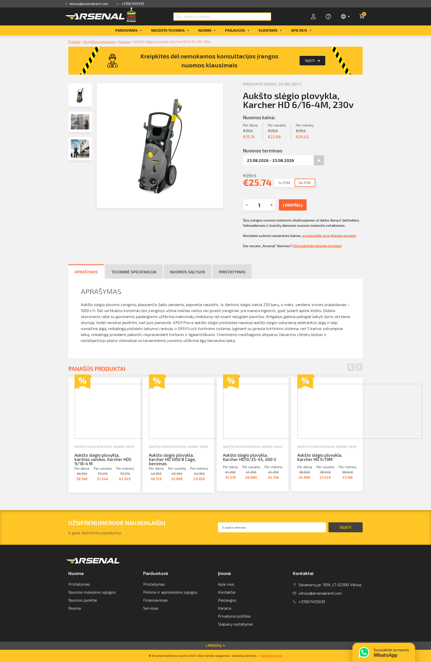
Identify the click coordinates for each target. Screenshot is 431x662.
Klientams (268, 30)
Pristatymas (79, 584)
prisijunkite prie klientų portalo (329, 235)
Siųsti (310, 60)
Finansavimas (155, 600)
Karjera (224, 608)
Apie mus (299, 30)
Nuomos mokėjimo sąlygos (92, 592)
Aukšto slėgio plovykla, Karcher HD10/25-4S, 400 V (249, 457)
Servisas (150, 608)
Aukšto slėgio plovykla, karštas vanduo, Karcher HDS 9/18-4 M (103, 459)
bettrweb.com (271, 655)
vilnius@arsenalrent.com (88, 3)
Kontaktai (226, 592)
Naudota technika (168, 30)
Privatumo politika (234, 616)
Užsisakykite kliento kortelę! (317, 246)
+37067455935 (132, 3)
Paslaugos (235, 30)
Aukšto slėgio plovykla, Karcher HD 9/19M (319, 457)
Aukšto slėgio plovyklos (93, 446)
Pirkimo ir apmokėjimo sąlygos (170, 592)
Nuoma (204, 30)
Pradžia (74, 41)
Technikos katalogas (99, 41)
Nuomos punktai (82, 600)
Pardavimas (126, 30)
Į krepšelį (293, 205)
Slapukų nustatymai (235, 624)
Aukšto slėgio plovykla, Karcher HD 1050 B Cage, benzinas (172, 459)
